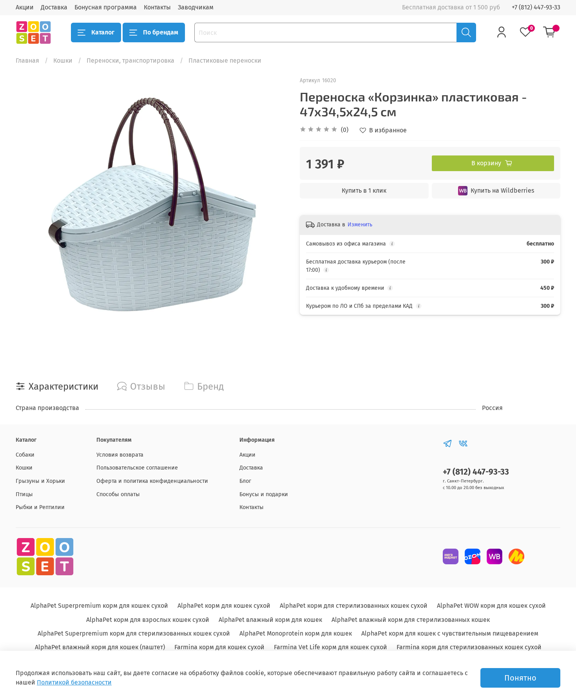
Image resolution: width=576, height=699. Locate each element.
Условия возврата (119, 455)
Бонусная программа (105, 7)
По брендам (160, 32)
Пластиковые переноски (224, 60)
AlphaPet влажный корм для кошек (270, 619)
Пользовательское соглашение (137, 467)
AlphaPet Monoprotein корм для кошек (295, 633)
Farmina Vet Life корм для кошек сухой (330, 647)
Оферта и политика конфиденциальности (152, 481)
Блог (245, 481)
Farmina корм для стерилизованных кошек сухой (469, 647)
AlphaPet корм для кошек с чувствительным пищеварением (449, 633)
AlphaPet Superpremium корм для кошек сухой (99, 605)
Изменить (360, 224)
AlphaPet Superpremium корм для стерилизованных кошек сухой (134, 633)
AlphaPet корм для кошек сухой (224, 605)
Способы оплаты (118, 494)
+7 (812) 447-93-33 (536, 7)
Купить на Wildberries (502, 190)
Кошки (62, 60)
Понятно (520, 678)
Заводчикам (196, 7)
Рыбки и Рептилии (40, 507)
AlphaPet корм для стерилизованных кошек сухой (353, 605)
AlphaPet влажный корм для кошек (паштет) (100, 647)
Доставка (54, 7)
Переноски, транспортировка (130, 60)
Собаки (25, 455)
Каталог (102, 32)
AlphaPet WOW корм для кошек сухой (491, 605)
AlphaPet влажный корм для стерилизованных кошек (410, 619)
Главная (27, 60)
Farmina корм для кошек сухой (219, 647)
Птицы (24, 494)
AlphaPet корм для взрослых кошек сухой (147, 619)
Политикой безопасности (74, 682)
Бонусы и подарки (263, 494)
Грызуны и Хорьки (40, 481)
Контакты (157, 7)
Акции (25, 7)
